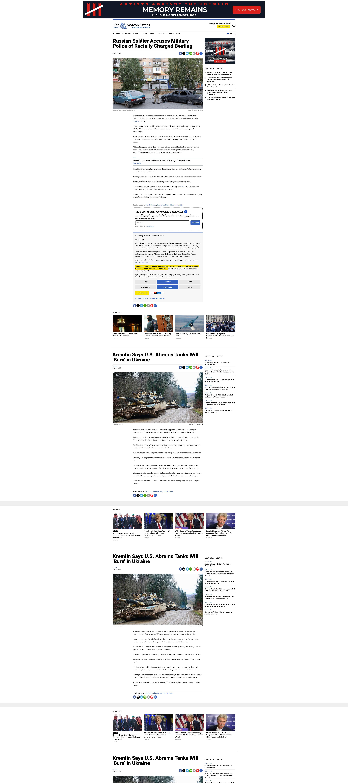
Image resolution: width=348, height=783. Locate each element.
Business (144, 33)
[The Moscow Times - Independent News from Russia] (131, 25)
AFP (116, 366)
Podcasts (170, 33)
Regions (135, 33)
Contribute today (223, 26)
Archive (178, 33)
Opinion (152, 33)
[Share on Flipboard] (197, 53)
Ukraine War (126, 33)
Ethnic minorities (176, 205)
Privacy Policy (150, 226)
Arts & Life (160, 33)
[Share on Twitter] (183, 53)
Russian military (163, 205)
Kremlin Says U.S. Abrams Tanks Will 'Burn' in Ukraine (155, 357)
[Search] (234, 33)
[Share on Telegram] (187, 53)
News (118, 33)
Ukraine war (157, 491)
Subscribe (195, 222)
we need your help (141, 262)
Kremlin (149, 491)
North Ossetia (151, 205)
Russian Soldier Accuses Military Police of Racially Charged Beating (152, 43)
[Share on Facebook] (180, 53)
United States (168, 491)
